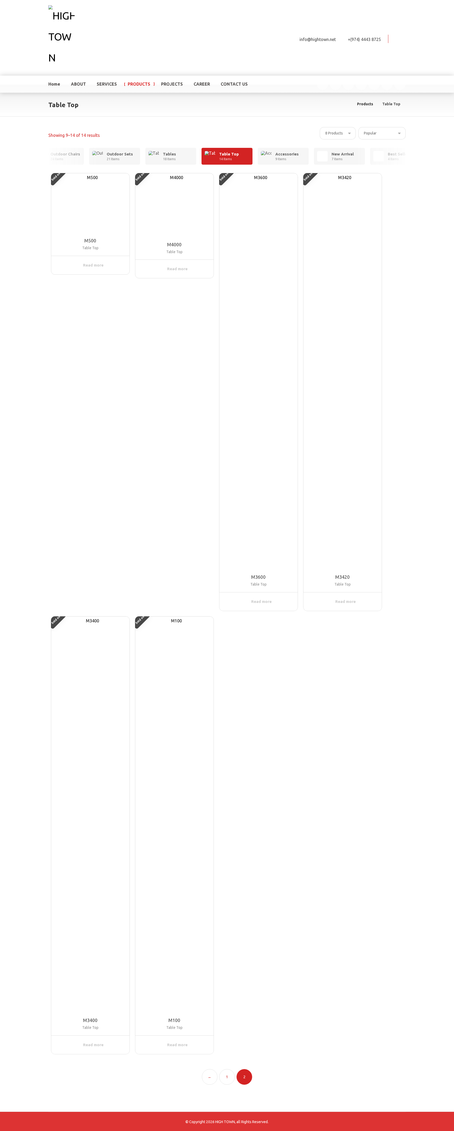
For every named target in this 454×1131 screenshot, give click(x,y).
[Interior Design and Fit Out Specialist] (61, 36)
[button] (400, 38)
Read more (93, 265)
